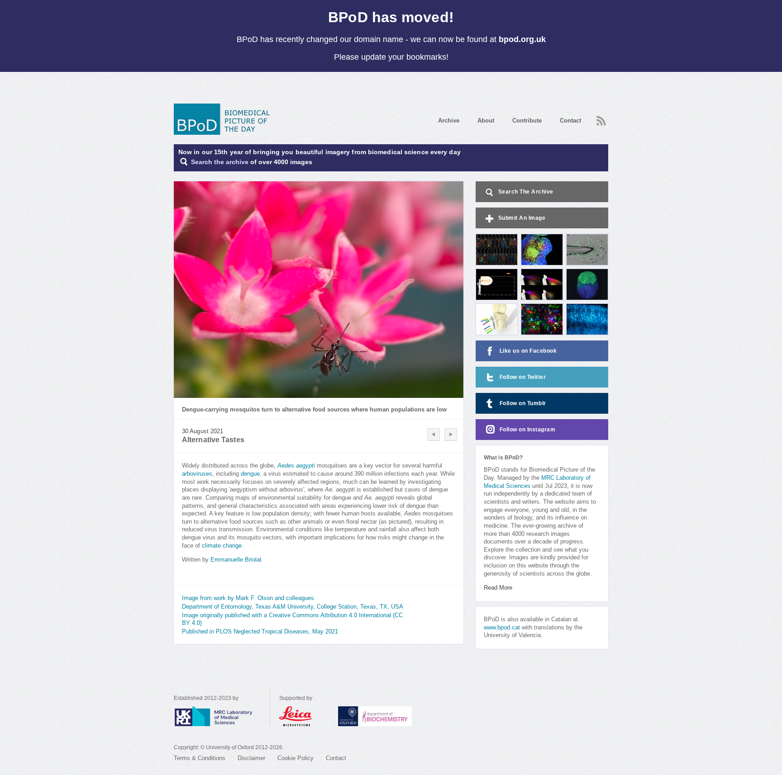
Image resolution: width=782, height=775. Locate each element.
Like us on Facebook (528, 351)
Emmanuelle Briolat (236, 560)
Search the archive (219, 162)
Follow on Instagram (528, 429)
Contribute (527, 120)
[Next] (450, 434)
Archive (448, 120)
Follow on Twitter (523, 377)
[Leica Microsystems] (304, 716)
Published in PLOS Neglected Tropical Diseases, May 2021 (260, 632)
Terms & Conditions (199, 758)
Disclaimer (251, 758)
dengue (250, 474)
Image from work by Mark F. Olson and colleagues (248, 598)
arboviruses (197, 474)
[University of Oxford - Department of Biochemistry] (391, 716)
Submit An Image (522, 218)
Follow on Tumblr (523, 403)
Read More (498, 588)
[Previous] (433, 434)
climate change (222, 546)
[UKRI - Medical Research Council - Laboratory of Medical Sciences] (222, 716)
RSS (600, 118)
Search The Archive (525, 192)
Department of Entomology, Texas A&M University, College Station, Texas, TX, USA (292, 607)
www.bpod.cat (502, 627)
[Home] (225, 119)
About (485, 120)
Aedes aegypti (296, 466)
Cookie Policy (295, 758)
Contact (570, 120)
